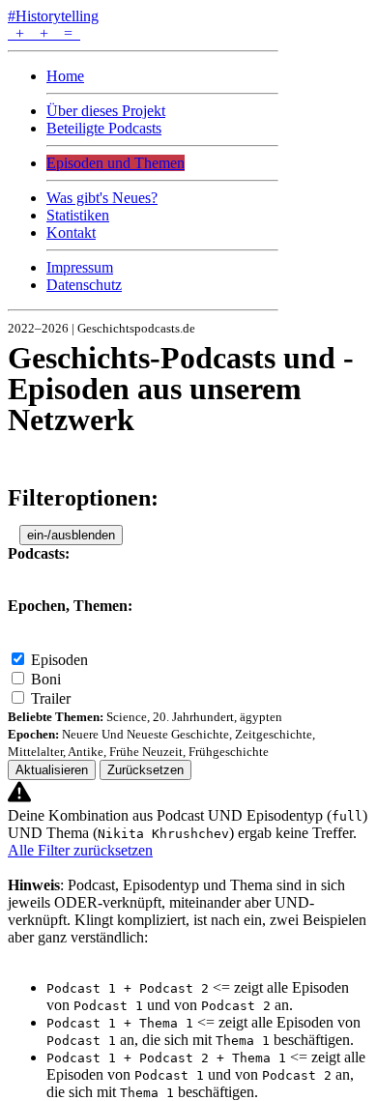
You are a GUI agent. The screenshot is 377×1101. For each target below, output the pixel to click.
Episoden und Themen (115, 163)
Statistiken (77, 215)
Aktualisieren (51, 770)
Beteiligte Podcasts (103, 128)
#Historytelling (53, 16)
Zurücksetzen (145, 770)
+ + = (44, 33)
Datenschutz (84, 284)
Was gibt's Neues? (102, 197)
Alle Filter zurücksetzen (80, 850)
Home (65, 76)
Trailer (51, 698)
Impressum (79, 267)
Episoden (59, 660)
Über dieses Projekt (105, 110)
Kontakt (71, 232)
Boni (46, 679)
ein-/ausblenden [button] (71, 535)
